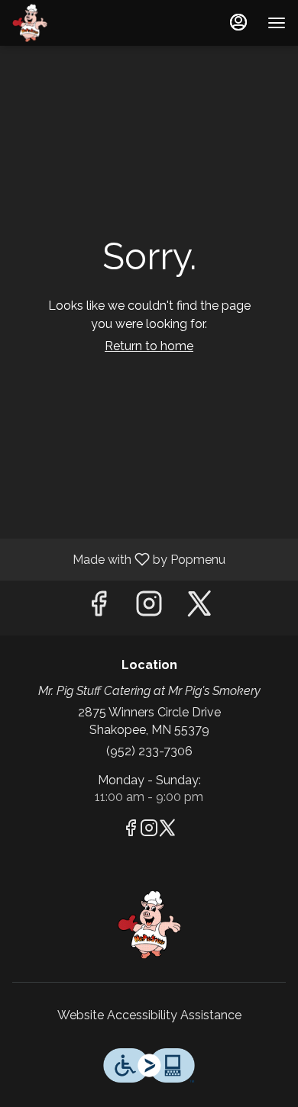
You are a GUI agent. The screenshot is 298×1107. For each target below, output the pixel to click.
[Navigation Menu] (276, 23)
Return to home (149, 346)
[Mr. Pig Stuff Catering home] (81, 23)
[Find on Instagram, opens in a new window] (149, 607)
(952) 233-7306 (149, 751)
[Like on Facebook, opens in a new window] (98, 607)
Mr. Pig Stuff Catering (149, 924)
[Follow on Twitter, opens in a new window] (199, 607)
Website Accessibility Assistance (149, 1015)
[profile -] (238, 22)
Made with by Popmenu (118, 559)
